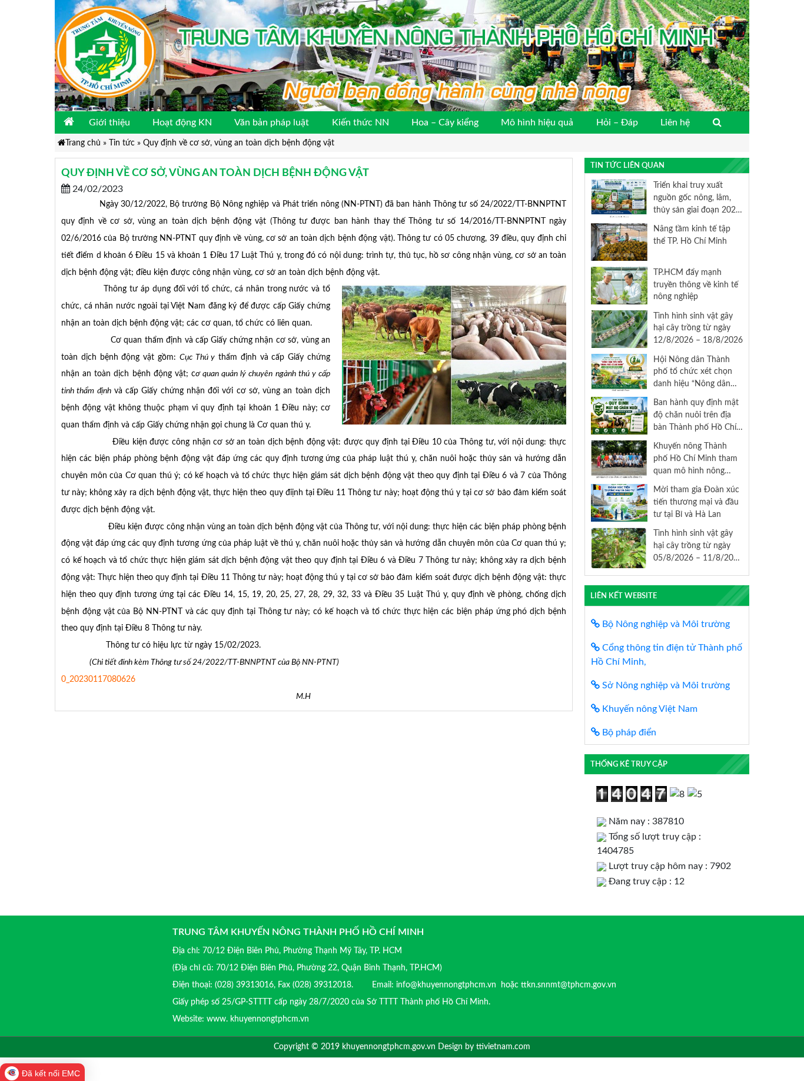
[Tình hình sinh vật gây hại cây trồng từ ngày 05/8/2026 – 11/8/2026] (619, 548)
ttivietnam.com (503, 1047)
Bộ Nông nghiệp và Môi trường (665, 624)
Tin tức (122, 142)
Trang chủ (83, 142)
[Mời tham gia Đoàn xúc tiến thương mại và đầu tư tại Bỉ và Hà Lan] (619, 502)
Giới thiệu (109, 122)
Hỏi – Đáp (617, 122)
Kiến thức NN (360, 122)
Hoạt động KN (182, 122)
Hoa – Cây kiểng (445, 122)
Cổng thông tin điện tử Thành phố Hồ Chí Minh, (666, 654)
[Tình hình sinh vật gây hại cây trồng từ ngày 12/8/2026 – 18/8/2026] (619, 328)
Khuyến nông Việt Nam (648, 709)
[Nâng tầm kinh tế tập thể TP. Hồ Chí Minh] (619, 241)
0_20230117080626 (98, 679)
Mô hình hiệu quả (537, 122)
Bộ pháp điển (628, 732)
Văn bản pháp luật (271, 122)
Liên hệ (675, 122)
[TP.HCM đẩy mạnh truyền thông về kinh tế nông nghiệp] (619, 285)
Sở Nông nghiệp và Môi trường (665, 685)
